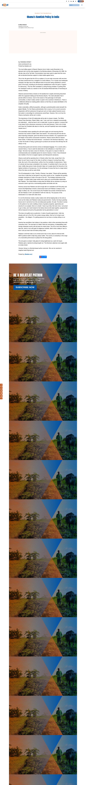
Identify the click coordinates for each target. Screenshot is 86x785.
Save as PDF (43, 256)
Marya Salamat (23, 24)
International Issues (47, 13)
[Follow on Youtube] (73, 1)
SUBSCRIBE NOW (25, 287)
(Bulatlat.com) (28, 254)
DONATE (81, 1)
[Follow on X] (69, 1)
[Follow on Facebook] (66, 1)
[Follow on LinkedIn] (71, 1)
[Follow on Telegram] (75, 1)
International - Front (39, 13)
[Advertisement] (46, 43)
